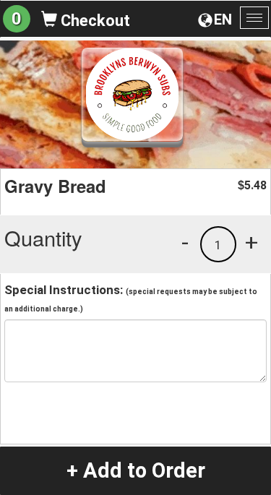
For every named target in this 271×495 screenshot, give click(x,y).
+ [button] (251, 242)
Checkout (93, 21)
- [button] (185, 242)
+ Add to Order (135, 470)
